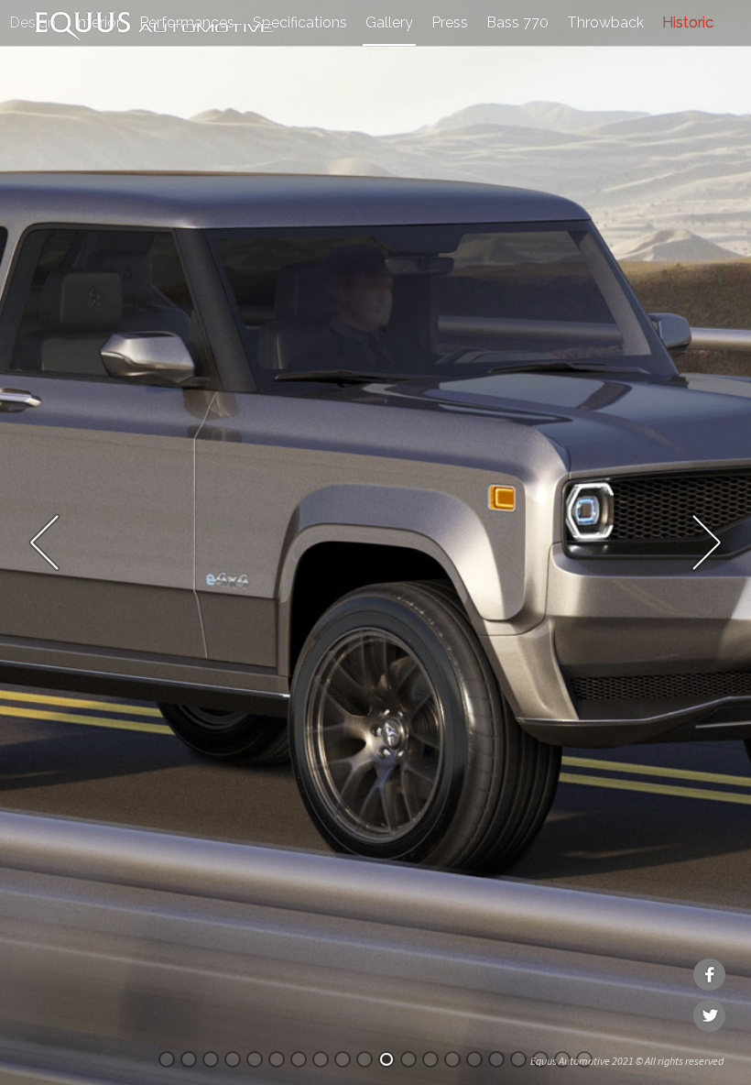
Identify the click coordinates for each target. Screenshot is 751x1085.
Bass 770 (517, 22)
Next (707, 542)
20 (584, 1059)
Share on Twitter (709, 1016)
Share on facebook (709, 975)
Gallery (389, 22)
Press (449, 22)
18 (540, 1059)
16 (496, 1059)
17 (518, 1059)
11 (386, 1059)
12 (408, 1059)
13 (430, 1059)
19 (562, 1059)
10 (364, 1059)
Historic (687, 22)
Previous (44, 542)
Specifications (300, 22)
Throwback (605, 22)
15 (474, 1059)
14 (452, 1059)
